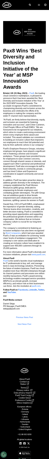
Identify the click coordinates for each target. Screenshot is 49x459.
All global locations (24, 439)
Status (23, 384)
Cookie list (24, 398)
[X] (28, 443)
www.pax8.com (38, 254)
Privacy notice (23, 390)
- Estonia (24, 409)
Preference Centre (23, 400)
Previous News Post (24, 317)
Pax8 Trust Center (23, 395)
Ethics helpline (23, 403)
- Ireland (24, 414)
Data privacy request (23, 393)
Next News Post (24, 324)
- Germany (24, 412)
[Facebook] (24, 443)
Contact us (24, 382)
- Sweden (24, 424)
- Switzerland (24, 427)
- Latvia (24, 417)
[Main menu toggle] (39, 5)
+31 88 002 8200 (24, 434)
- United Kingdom (24, 429)
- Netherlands (24, 422)
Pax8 (31, 93)
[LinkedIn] (20, 443)
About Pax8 (24, 379)
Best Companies (13, 233)
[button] (30, 5)
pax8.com (36, 286)
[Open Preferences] (4, 454)
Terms (24, 388)
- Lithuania (24, 419)
